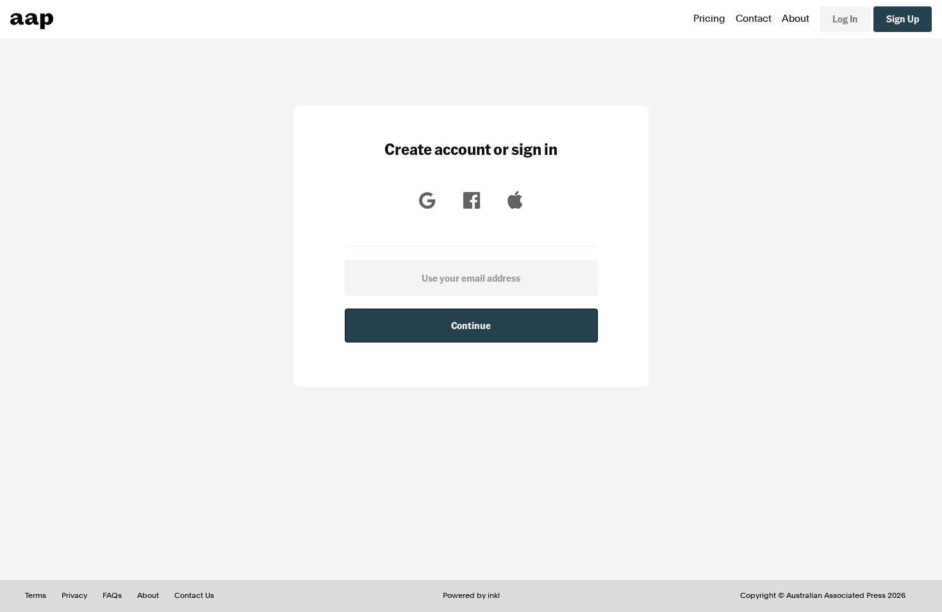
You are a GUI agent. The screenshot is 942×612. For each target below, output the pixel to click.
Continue (471, 325)
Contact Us (194, 595)
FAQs (112, 595)
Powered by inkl (471, 595)
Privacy (74, 595)
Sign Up (902, 18)
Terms (35, 595)
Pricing (709, 18)
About (795, 18)
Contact (754, 18)
